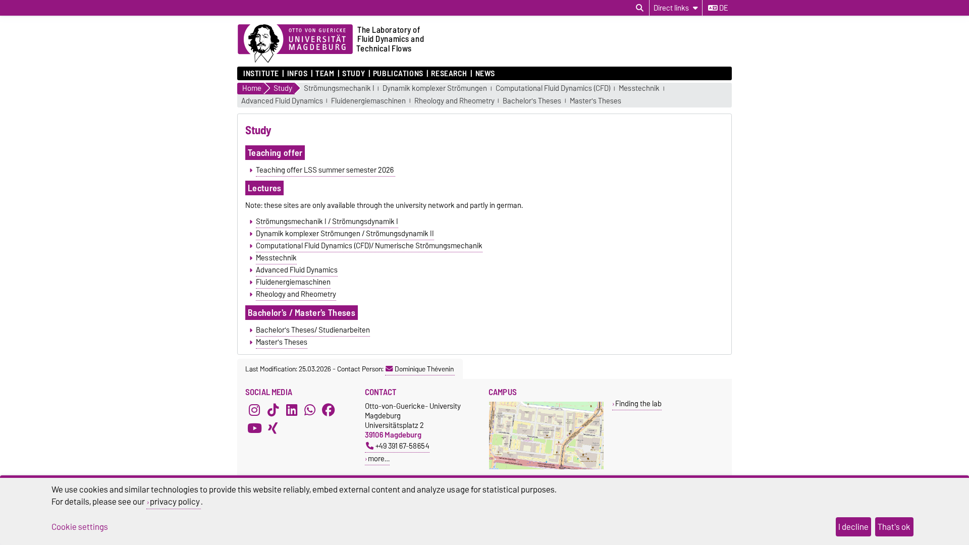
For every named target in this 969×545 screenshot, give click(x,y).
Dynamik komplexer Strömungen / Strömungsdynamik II (345, 234)
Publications (398, 74)
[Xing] (273, 428)
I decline (853, 527)
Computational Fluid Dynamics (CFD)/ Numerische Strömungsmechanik (369, 246)
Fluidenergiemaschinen (368, 101)
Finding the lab (638, 403)
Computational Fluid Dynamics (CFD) (553, 88)
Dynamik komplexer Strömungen (435, 88)
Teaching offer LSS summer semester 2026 (325, 170)
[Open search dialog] (640, 8)
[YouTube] (254, 428)
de (723, 8)
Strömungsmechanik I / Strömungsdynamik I (327, 221)
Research (449, 74)
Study (353, 74)
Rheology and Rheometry (454, 101)
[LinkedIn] (292, 410)
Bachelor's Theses (532, 101)
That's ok (894, 527)
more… (379, 458)
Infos (297, 74)
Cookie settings (79, 527)
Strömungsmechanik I (339, 88)
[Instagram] (254, 410)
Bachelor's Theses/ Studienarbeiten (313, 330)
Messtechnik (639, 88)
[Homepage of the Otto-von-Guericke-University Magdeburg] (295, 44)
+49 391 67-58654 (402, 446)
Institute (261, 74)
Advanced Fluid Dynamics (282, 101)
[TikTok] (273, 410)
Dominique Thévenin (424, 369)
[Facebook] (328, 410)
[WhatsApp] (310, 410)
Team (324, 74)
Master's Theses (595, 101)
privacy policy (175, 502)
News (485, 74)
